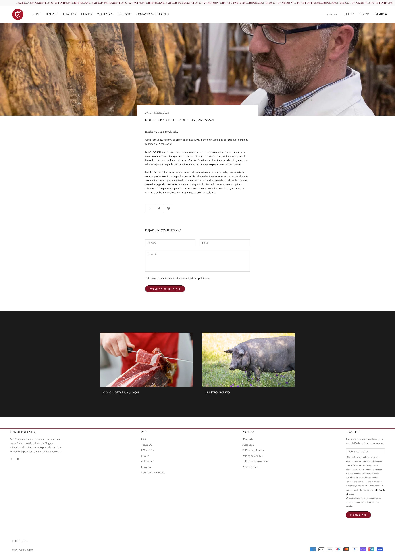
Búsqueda (247, 439)
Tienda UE (52, 14)
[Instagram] (18, 459)
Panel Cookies (249, 467)
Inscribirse (358, 515)
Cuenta (349, 14)
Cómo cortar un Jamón (121, 392)
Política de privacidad (253, 450)
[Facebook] (11, 459)
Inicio (36, 14)
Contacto (124, 14)
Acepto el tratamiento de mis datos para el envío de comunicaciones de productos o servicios (363, 502)
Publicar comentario (165, 289)
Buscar (364, 14)
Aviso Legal (248, 445)
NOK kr (332, 14)
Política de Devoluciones (255, 461)
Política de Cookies (252, 456)
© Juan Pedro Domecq (22, 550)
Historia (86, 14)
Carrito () (380, 14)
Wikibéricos (104, 14)
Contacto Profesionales (152, 14)
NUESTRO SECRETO (217, 392)
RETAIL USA (69, 14)
